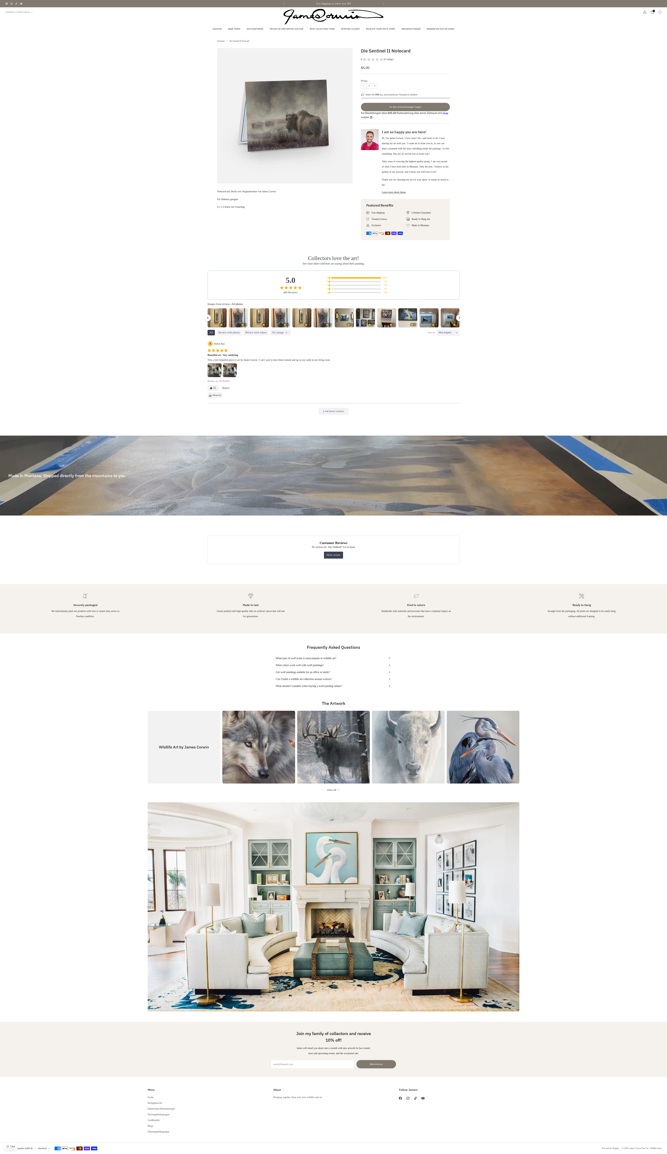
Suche (151, 1097)
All (211, 332)
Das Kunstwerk (255, 29)
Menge (364, 81)
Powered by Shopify (610, 1148)
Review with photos (229, 332)
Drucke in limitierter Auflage (286, 29)
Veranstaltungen (411, 29)
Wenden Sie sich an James (440, 29)
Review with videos (256, 332)
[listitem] (333, 4)
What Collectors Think (322, 29)
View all (331, 790)
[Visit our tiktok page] (16, 3)
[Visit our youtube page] (21, 3)
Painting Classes (350, 29)
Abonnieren (376, 1064)
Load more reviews (333, 411)
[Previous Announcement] (283, 3)
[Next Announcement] (383, 3)
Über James (234, 29)
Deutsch (42, 1148)
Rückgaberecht (155, 1103)
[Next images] (459, 318)
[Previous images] (207, 318)
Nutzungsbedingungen (158, 1114)
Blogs (150, 1125)
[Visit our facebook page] (6, 3)
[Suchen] (660, 12)
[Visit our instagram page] (11, 3)
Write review (333, 555)
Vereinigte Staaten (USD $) (18, 12)
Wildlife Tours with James (380, 29)
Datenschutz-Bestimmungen (161, 1108)
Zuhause (217, 29)
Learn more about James (394, 192)
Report (226, 388)
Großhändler (154, 1120)
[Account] (645, 12)
